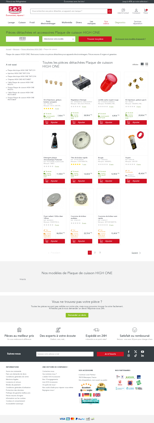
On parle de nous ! (49, 385)
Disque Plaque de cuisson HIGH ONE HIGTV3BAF (21, 99)
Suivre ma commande (13, 371)
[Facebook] (128, 353)
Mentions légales (12, 379)
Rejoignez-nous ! (48, 390)
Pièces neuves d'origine (14, 395)
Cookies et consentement (15, 401)
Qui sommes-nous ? (49, 374)
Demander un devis (77, 315)
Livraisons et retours (13, 382)
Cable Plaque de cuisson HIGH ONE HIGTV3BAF (20, 93)
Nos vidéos (106, 23)
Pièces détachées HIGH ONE (31, 49)
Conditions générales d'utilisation (18, 387)
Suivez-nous (14, 354)
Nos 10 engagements (50, 379)
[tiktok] (135, 357)
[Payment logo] (77, 419)
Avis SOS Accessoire (49, 382)
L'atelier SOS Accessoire (51, 377)
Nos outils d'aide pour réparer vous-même (57, 387)
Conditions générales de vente (17, 377)
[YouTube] (142, 353)
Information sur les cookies (16, 398)
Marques (16, 49)
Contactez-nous (48, 371)
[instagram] (128, 357)
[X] (135, 353)
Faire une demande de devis (16, 374)
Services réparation (137, 23)
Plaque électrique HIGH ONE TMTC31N (22, 76)
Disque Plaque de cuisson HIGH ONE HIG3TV (21, 88)
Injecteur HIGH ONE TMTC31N (19, 73)
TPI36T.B (23, 279)
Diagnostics (120, 23)
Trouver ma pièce (95, 39)
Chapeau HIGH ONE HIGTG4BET (19, 79)
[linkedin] (142, 357)
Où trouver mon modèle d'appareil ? (130, 39)
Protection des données (15, 390)
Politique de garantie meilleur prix (18, 393)
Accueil (8, 49)
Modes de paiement (13, 385)
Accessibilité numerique (14, 404)
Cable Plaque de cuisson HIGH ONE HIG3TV (20, 83)
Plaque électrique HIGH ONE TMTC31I (21, 70)
